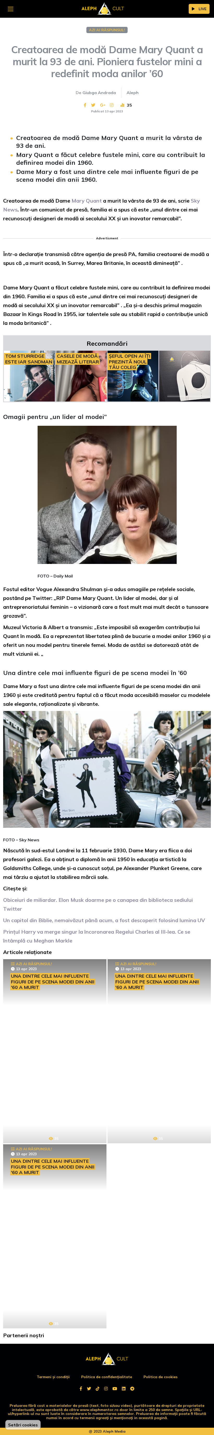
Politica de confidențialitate (106, 1377)
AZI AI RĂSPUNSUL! (107, 30)
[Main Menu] (10, 9)
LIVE (202, 9)
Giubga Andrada (99, 92)
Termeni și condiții (53, 1377)
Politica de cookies (160, 1377)
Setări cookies (23, 1424)
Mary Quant (86, 200)
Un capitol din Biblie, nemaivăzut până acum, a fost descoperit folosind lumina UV (104, 920)
